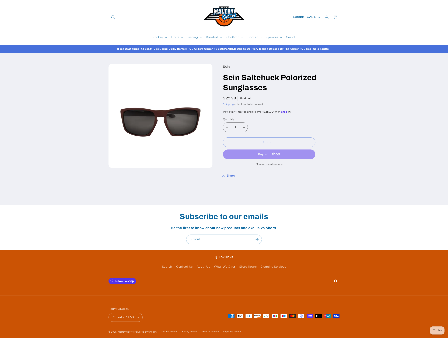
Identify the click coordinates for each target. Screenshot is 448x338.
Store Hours (248, 267)
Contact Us (184, 267)
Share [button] (230, 175)
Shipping (228, 104)
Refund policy (169, 332)
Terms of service (210, 332)
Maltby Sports (126, 332)
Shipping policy (232, 332)
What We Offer (224, 267)
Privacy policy (189, 332)
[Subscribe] (257, 239)
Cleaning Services (273, 267)
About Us (203, 267)
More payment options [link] (269, 164)
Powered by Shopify (145, 332)
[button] (113, 17)
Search (167, 267)
